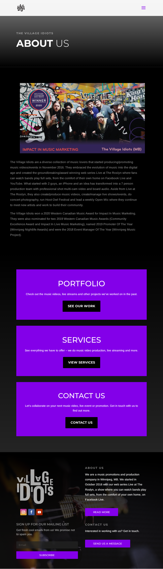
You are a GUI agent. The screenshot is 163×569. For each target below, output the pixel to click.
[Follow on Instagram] (23, 512)
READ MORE (101, 512)
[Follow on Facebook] (31, 512)
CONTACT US (81, 422)
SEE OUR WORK (81, 306)
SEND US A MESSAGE (107, 543)
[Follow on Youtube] (39, 512)
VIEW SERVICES (81, 362)
